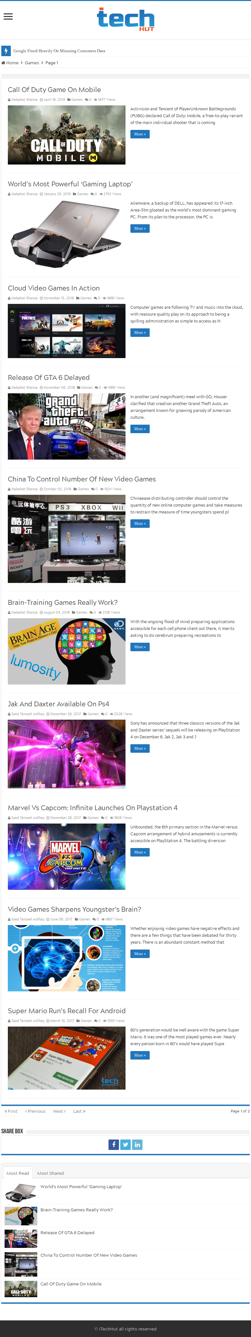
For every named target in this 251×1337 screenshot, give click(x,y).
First (12, 1111)
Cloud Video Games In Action (54, 288)
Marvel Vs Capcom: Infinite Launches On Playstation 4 (93, 807)
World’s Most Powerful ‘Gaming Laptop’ (70, 184)
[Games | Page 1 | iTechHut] (114, 1145)
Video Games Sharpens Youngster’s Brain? (74, 909)
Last (78, 1111)
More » (140, 134)
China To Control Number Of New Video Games (82, 479)
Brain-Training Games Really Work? (62, 602)
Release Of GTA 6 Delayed (49, 377)
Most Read (18, 1173)
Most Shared (50, 1173)
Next (58, 1111)
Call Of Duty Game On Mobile (54, 89)
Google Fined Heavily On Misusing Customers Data (59, 50)
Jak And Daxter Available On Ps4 (58, 704)
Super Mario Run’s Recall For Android (67, 1010)
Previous (36, 1111)
